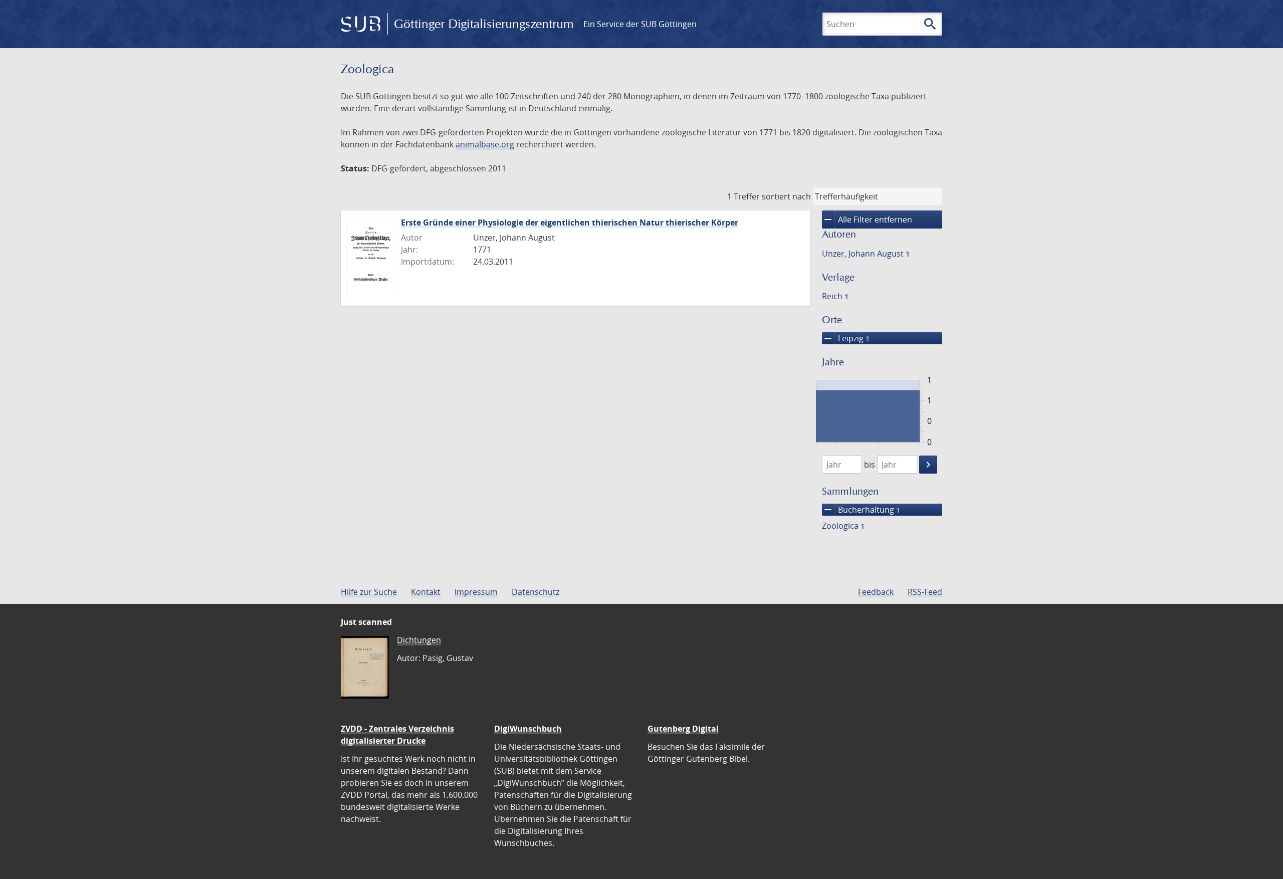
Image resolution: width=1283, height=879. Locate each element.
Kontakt (426, 591)
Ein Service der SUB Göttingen (640, 24)
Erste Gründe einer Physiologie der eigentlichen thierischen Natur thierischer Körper (569, 222)
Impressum (476, 591)
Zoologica (843, 525)
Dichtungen (419, 639)
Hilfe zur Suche (369, 591)
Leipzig (846, 338)
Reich (835, 296)
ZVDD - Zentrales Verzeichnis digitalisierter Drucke (397, 734)
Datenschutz (535, 591)
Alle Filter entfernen (867, 219)
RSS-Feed (925, 591)
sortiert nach (786, 196)
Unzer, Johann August (866, 253)
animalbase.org (485, 144)
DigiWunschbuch (528, 728)
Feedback (876, 591)
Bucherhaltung (861, 510)
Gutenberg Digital (683, 728)
